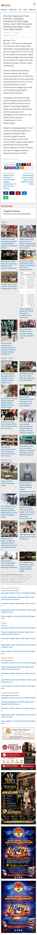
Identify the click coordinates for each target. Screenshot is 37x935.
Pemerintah (4, 578)
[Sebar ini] (5, 193)
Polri (14, 576)
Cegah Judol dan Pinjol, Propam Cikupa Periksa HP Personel (28, 537)
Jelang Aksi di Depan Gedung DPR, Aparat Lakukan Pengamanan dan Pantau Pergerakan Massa (27, 265)
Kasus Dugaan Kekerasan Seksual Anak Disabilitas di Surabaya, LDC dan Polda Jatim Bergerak (27, 428)
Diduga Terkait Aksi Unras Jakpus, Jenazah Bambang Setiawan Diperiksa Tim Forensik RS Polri (9, 243)
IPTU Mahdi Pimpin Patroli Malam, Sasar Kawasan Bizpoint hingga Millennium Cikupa (27, 566)
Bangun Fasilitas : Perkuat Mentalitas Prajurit (7, 483)
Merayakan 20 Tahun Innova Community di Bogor (18, 593)
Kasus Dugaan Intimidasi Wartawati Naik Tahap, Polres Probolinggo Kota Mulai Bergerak (27, 401)
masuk (14, 214)
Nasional (12, 578)
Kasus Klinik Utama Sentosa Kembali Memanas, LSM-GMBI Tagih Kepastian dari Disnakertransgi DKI (27, 450)
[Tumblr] (6, 167)
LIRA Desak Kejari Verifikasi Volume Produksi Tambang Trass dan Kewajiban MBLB (27, 333)
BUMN (28, 578)
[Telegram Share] (24, 193)
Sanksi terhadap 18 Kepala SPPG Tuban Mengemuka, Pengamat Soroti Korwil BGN (26, 313)
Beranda (27, 575)
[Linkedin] (16, 167)
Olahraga (12, 580)
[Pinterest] (28, 164)
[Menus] (34, 4)
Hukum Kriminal (23, 576)
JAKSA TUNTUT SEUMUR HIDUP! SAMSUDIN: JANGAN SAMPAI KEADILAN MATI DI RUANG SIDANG (9, 403)
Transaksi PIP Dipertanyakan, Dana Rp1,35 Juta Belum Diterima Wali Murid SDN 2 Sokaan (8, 451)
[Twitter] (23, 164)
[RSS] (21, 167)
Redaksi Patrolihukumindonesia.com (12, 582)
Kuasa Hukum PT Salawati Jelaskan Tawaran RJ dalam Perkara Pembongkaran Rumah (28, 487)
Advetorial (4, 576)
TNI (10, 576)
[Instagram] (11, 167)
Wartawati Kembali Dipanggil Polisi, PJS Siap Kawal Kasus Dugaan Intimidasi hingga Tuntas (8, 378)
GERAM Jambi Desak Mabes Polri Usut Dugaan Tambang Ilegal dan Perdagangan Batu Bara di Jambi (28, 243)
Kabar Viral (4, 580)
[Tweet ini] (11, 193)
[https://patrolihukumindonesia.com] (6, 5)
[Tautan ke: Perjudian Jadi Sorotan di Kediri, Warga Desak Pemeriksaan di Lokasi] (9, 277)
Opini (31, 576)
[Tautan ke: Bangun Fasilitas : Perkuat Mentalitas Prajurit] (9, 471)
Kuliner (19, 580)
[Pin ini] (18, 193)
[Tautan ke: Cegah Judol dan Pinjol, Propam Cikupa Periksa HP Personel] (28, 527)
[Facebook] (18, 164)
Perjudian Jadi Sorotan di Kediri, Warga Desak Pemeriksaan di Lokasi (9, 286)
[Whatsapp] (5, 197)
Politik (25, 580)
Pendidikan (20, 578)
